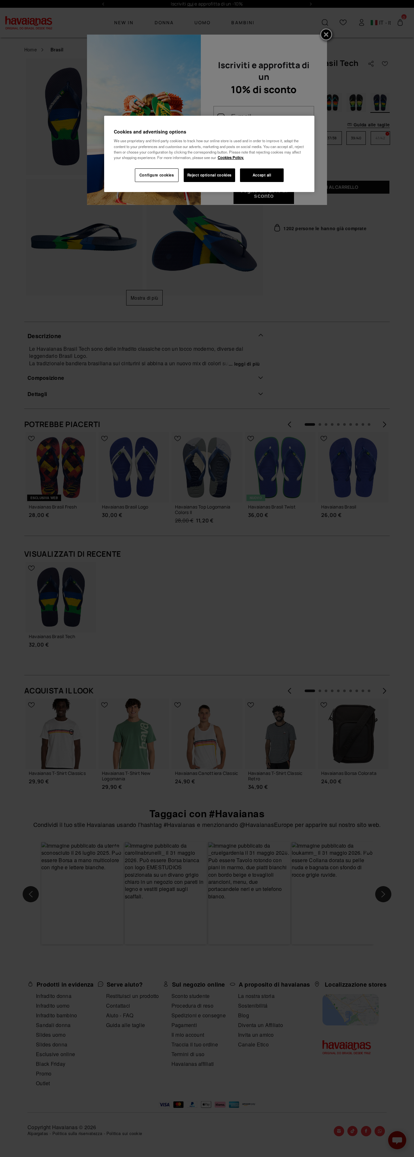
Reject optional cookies (209, 174)
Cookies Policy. (231, 157)
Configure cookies (156, 174)
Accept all (262, 174)
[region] (209, 154)
